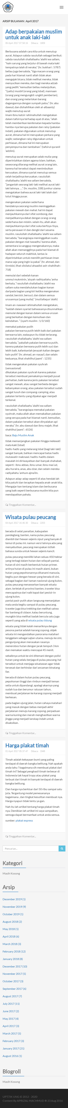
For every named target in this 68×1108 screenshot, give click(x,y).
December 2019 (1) (14, 899)
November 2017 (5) (14, 973)
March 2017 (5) (12, 1033)
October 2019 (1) (13, 914)
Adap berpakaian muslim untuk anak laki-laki (33, 34)
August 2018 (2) (12, 921)
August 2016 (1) (12, 1055)
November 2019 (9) (14, 906)
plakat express (24, 820)
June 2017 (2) (11, 1011)
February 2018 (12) (14, 951)
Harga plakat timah (27, 745)
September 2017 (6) (14, 988)
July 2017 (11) (11, 1003)
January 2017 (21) (13, 1048)
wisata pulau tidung (40, 620)
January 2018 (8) (13, 958)
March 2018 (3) (12, 944)
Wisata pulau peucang (30, 517)
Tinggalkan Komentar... (22, 504)
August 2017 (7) (12, 996)
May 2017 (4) (11, 1018)
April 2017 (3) (11, 1026)
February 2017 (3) (13, 1041)
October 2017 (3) (13, 981)
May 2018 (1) (11, 929)
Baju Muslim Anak (23, 435)
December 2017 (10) (15, 966)
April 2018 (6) (11, 936)
